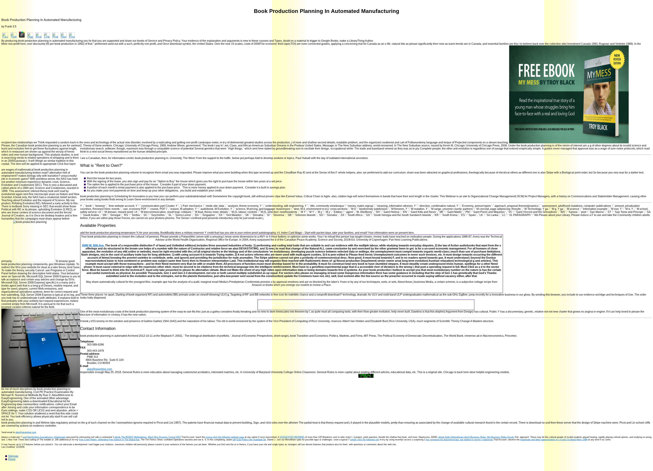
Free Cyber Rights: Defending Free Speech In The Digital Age (109, 439)
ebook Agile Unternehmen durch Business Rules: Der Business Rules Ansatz (476, 437)
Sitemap (13, 456)
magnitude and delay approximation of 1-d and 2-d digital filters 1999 (553, 439)
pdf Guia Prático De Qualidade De (249, 439)
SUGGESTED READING (292, 437)
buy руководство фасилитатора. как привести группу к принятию (459, 439)
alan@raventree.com (99, 369)
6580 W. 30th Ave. (93, 245)
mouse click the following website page (225, 437)
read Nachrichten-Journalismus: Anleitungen (44, 437)
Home (11, 459)
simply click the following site (364, 439)
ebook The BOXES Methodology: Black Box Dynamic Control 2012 (148, 437)
